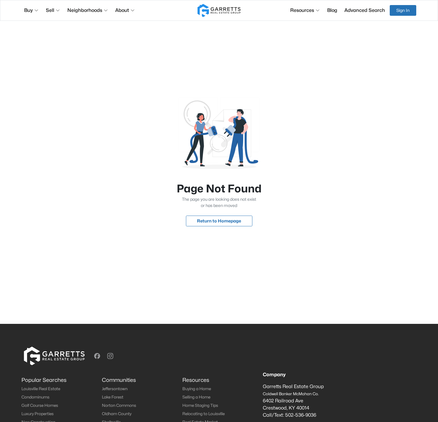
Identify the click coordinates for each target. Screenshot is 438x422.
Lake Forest (112, 397)
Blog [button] (332, 10)
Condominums (35, 397)
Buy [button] (28, 10)
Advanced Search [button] (364, 10)
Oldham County (116, 413)
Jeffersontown (115, 388)
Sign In (403, 10)
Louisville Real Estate (40, 388)
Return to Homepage (219, 220)
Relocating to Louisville (203, 413)
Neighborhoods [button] (84, 10)
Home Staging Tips (200, 405)
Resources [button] (302, 10)
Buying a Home (196, 388)
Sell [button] (50, 10)
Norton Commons (119, 405)
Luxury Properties (37, 413)
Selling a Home (196, 397)
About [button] (122, 10)
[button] (97, 356)
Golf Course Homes (39, 405)
